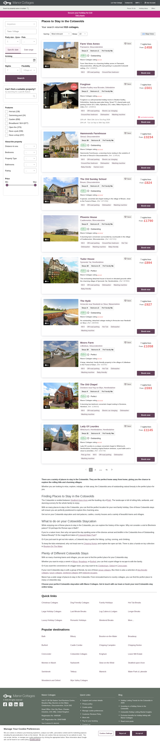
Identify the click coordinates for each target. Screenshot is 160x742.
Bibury (75, 562)
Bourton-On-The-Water (53, 546)
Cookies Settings (106, 733)
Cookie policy (87, 707)
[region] (80, 733)
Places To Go (131, 8)
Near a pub (16, 131)
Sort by (46, 34)
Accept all (139, 733)
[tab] (13, 50)
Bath (109, 500)
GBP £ (137, 3)
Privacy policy (87, 704)
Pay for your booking (90, 721)
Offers (153, 8)
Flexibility (26, 66)
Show (74, 34)
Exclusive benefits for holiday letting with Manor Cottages (136, 716)
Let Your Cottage (116, 3)
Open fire (15, 127)
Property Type (11, 158)
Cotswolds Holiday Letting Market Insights (136, 712)
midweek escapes (89, 573)
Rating (8, 171)
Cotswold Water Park (86, 535)
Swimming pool (17, 115)
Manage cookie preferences (92, 711)
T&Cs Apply (80, 15)
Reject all (122, 733)
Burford (93, 562)
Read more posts (127, 721)
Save (129, 44)
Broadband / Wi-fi (18, 123)
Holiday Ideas (143, 8)
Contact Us (128, 3)
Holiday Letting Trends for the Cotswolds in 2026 (137, 701)
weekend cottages (70, 573)
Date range (28, 50)
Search (20, 78)
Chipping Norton (90, 544)
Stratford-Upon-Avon (79, 500)
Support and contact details (92, 700)
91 (107, 470)
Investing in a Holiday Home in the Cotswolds (133, 707)
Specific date (13, 50)
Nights (8, 66)
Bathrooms (9, 165)
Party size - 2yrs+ (12, 37)
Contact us (86, 724)
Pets (24, 37)
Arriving (8, 56)
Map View (149, 34)
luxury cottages (56, 573)
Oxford (112, 566)
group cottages (104, 570)
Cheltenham (103, 566)
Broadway (83, 562)
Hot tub (14, 112)
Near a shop (16, 135)
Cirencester (122, 566)
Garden (14, 119)
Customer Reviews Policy (91, 714)
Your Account (150, 3)
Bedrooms (9, 152)
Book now (145, 73)
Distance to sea (11, 146)
